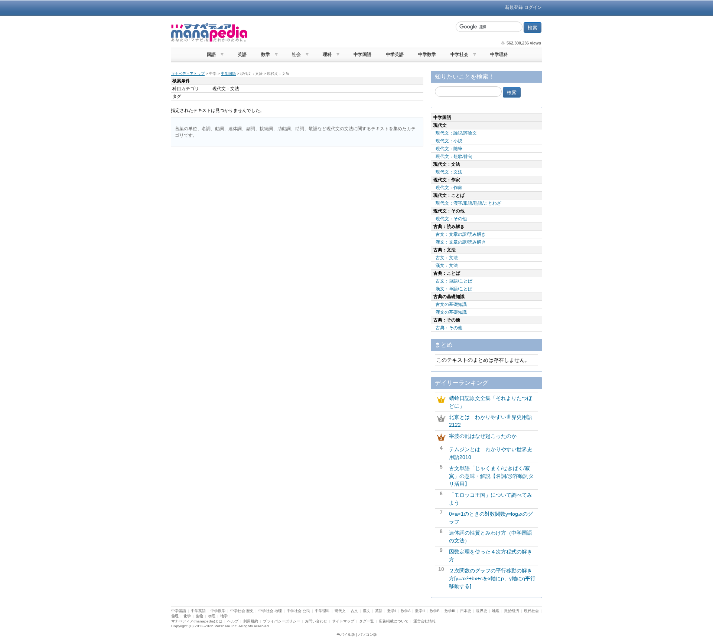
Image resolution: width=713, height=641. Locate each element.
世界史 (481, 611)
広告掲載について (393, 621)
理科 (327, 54)
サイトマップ (343, 621)
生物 (199, 616)
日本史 (465, 611)
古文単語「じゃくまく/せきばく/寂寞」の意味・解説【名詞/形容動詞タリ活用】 (491, 476)
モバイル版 (345, 634)
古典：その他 (449, 327)
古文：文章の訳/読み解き (461, 234)
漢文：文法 (447, 265)
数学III (450, 611)
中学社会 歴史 (242, 611)
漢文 (366, 611)
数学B (435, 611)
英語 (242, 54)
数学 (265, 54)
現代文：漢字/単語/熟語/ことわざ (468, 203)
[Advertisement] (351, 33)
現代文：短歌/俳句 (454, 156)
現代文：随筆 (449, 148)
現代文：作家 (449, 187)
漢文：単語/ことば (454, 288)
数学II (420, 611)
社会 (296, 54)
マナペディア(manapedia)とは (196, 621)
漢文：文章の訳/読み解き (461, 242)
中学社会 (459, 54)
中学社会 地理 (270, 611)
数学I (391, 611)
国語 (211, 54)
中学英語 (395, 54)
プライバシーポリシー (281, 621)
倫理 (175, 616)
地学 (224, 616)
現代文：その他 (451, 218)
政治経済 (511, 611)
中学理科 (499, 54)
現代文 (340, 611)
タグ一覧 (366, 621)
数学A (405, 611)
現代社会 (531, 611)
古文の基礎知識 (451, 304)
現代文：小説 (449, 140)
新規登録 (514, 7)
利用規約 (250, 621)
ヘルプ (232, 621)
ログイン (533, 7)
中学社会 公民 (298, 611)
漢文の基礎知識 (451, 312)
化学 (187, 616)
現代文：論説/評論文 (456, 133)
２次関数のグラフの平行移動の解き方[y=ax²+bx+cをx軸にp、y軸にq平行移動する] (492, 578)
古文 (354, 611)
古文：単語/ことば (454, 281)
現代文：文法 (449, 172)
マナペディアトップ (188, 74)
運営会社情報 (424, 621)
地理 (495, 611)
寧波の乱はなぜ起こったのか (483, 436)
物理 (211, 616)
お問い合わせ (316, 621)
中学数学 (427, 54)
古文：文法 (447, 257)
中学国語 (362, 54)
